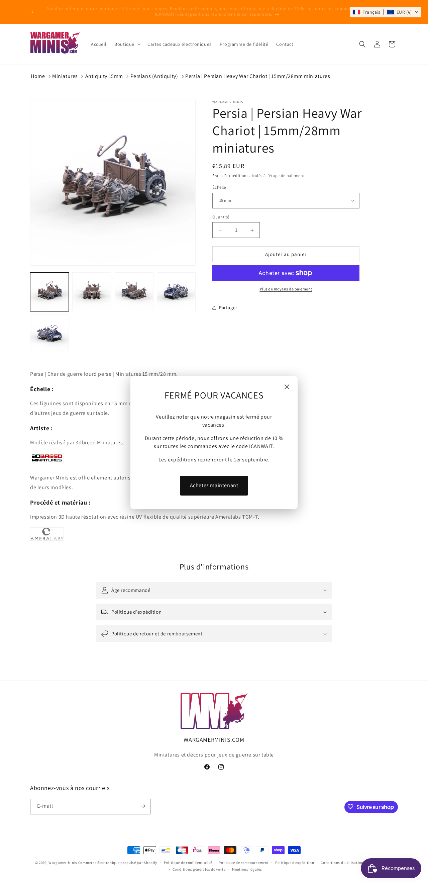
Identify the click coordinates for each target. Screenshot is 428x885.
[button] (385, 12)
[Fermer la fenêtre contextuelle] (287, 387)
